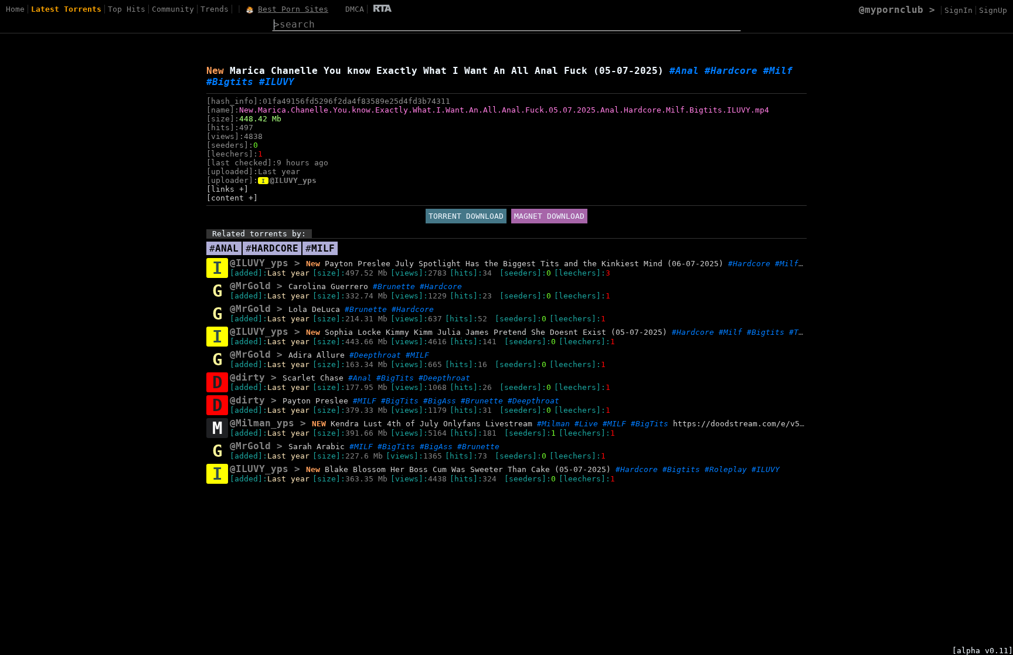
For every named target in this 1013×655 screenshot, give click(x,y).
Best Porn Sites (293, 9)
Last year (288, 273)
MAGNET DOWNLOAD (549, 216)
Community (173, 9)
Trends (214, 9)
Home (15, 9)
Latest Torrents (66, 9)
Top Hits (126, 9)
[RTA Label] (382, 9)
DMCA (354, 9)
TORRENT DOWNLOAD (466, 216)
